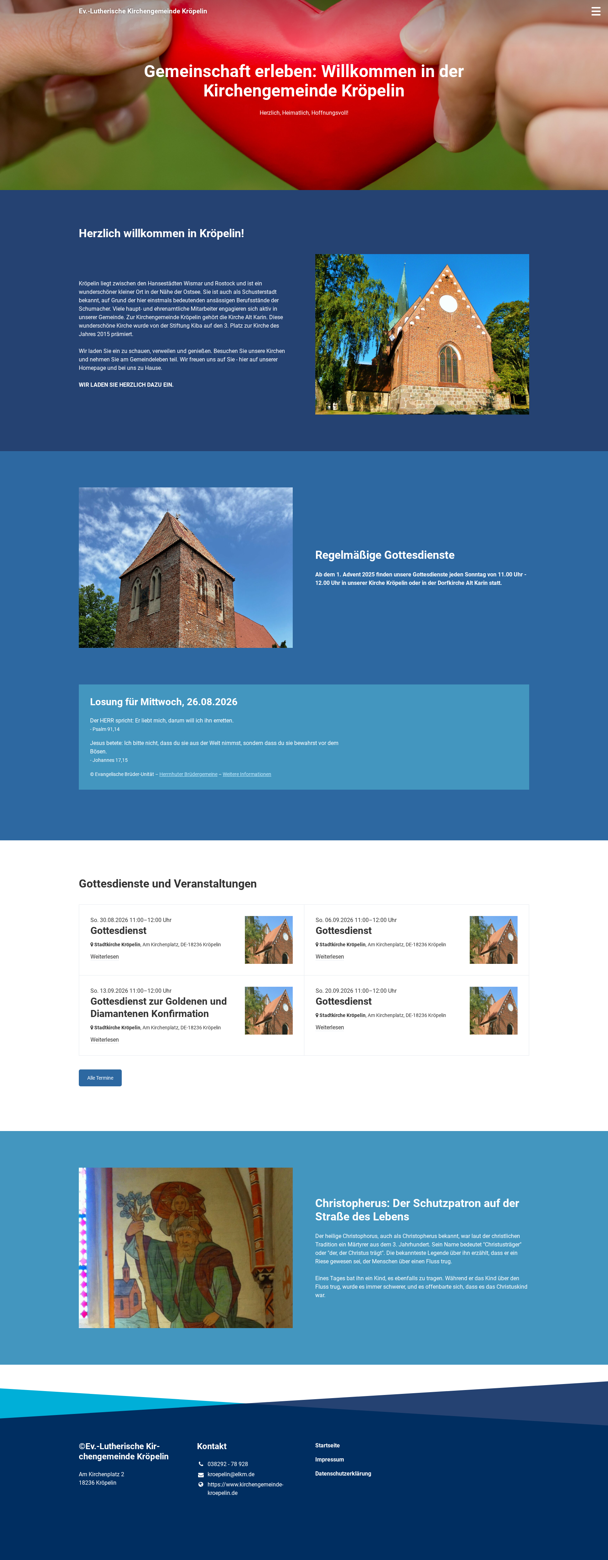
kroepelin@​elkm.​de (231, 1474)
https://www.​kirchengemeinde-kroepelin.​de (245, 1488)
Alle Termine (100, 1078)
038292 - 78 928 (228, 1464)
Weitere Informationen (247, 774)
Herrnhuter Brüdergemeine (188, 774)
